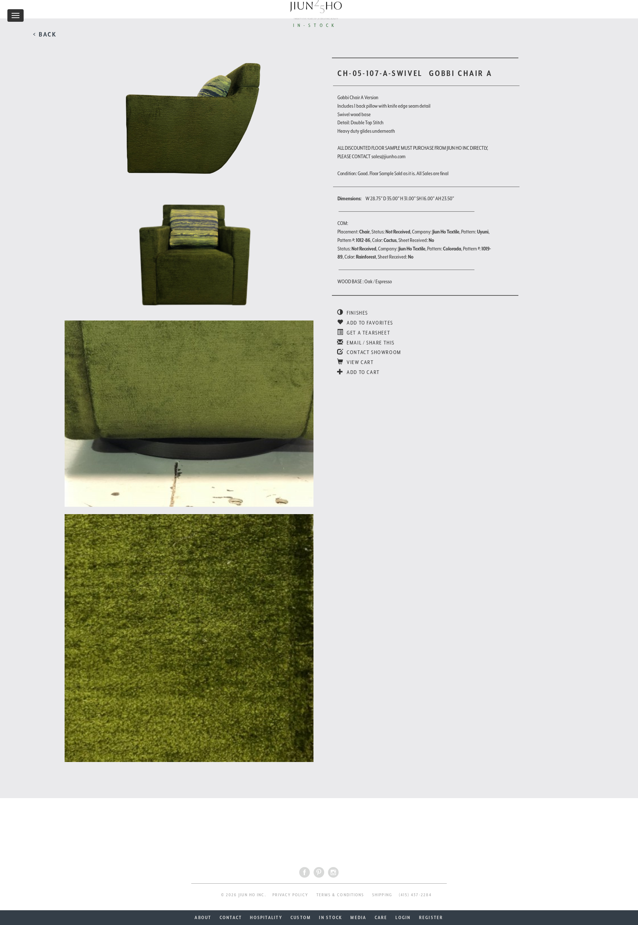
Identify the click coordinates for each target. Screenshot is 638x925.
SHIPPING (382, 895)
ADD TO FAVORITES (369, 323)
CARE (381, 917)
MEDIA (358, 917)
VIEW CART (360, 362)
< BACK (45, 34)
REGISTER (431, 917)
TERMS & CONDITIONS (340, 895)
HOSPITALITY (266, 917)
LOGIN (403, 917)
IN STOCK (330, 917)
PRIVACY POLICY (290, 895)
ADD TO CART (363, 372)
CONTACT (231, 917)
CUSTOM (301, 917)
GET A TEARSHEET (368, 333)
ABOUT (203, 917)
